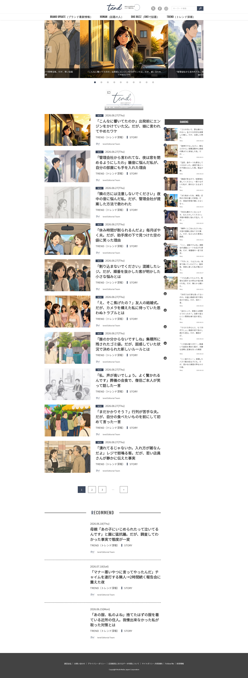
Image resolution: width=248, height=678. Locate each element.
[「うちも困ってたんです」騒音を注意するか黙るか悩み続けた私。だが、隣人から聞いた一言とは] (172, 284)
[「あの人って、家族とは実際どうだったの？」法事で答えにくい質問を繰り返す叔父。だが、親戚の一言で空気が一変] (172, 317)
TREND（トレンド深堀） (181, 16)
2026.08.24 (199, 207)
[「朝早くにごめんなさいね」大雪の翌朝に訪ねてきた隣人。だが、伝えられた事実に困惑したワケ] (172, 234)
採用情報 (180, 663)
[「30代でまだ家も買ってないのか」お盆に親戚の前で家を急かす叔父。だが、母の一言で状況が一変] (172, 300)
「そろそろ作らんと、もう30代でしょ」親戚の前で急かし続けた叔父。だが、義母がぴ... (191, 331)
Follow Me (169, 663)
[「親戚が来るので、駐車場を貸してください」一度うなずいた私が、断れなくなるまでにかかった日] (172, 185)
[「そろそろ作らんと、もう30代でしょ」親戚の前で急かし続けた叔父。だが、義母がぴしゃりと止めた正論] (172, 333)
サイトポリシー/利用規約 (152, 663)
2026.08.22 (199, 141)
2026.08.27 (199, 273)
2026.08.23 (199, 306)
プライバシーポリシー (97, 663)
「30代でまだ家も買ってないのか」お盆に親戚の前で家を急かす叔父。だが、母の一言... (191, 298)
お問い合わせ (79, 663)
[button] (95, 82)
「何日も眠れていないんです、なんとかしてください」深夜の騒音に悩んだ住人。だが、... (191, 216)
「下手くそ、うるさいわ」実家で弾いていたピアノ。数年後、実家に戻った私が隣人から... (191, 265)
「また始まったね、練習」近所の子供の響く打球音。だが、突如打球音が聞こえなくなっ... (191, 199)
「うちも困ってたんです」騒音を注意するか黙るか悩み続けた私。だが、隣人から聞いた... (191, 282)
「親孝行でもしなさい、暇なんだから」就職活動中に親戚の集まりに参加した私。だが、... (191, 150)
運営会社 (67, 663)
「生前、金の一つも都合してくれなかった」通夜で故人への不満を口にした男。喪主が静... (191, 166)
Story (134, 137)
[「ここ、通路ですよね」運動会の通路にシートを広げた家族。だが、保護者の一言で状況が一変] (172, 251)
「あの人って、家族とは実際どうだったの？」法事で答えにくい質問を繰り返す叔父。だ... (191, 315)
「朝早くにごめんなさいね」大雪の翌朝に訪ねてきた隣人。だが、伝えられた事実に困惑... (191, 232)
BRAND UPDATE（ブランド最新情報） (71, 16)
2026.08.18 (199, 256)
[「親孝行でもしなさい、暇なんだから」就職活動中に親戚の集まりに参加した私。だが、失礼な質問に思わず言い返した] (172, 152)
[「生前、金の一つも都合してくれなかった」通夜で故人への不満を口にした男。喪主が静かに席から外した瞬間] (172, 168)
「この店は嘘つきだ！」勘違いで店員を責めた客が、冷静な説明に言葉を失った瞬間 (191, 347)
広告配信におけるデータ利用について (124, 663)
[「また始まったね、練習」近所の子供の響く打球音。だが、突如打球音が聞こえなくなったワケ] (172, 201)
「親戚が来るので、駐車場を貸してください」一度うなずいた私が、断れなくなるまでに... (191, 183)
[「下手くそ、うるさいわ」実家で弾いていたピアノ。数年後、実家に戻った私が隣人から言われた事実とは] (172, 267)
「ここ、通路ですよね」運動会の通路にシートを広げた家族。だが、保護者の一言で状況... (191, 249)
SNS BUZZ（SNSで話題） (145, 16)
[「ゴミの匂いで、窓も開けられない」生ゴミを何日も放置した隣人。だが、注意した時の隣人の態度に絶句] (172, 135)
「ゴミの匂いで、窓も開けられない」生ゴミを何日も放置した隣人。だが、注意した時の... (191, 133)
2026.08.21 (199, 157)
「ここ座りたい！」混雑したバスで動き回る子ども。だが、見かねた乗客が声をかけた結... (191, 363)
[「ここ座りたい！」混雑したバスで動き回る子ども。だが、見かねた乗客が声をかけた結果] (172, 365)
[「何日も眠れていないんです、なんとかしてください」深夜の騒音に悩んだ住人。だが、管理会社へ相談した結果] (172, 218)
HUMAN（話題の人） (112, 16)
